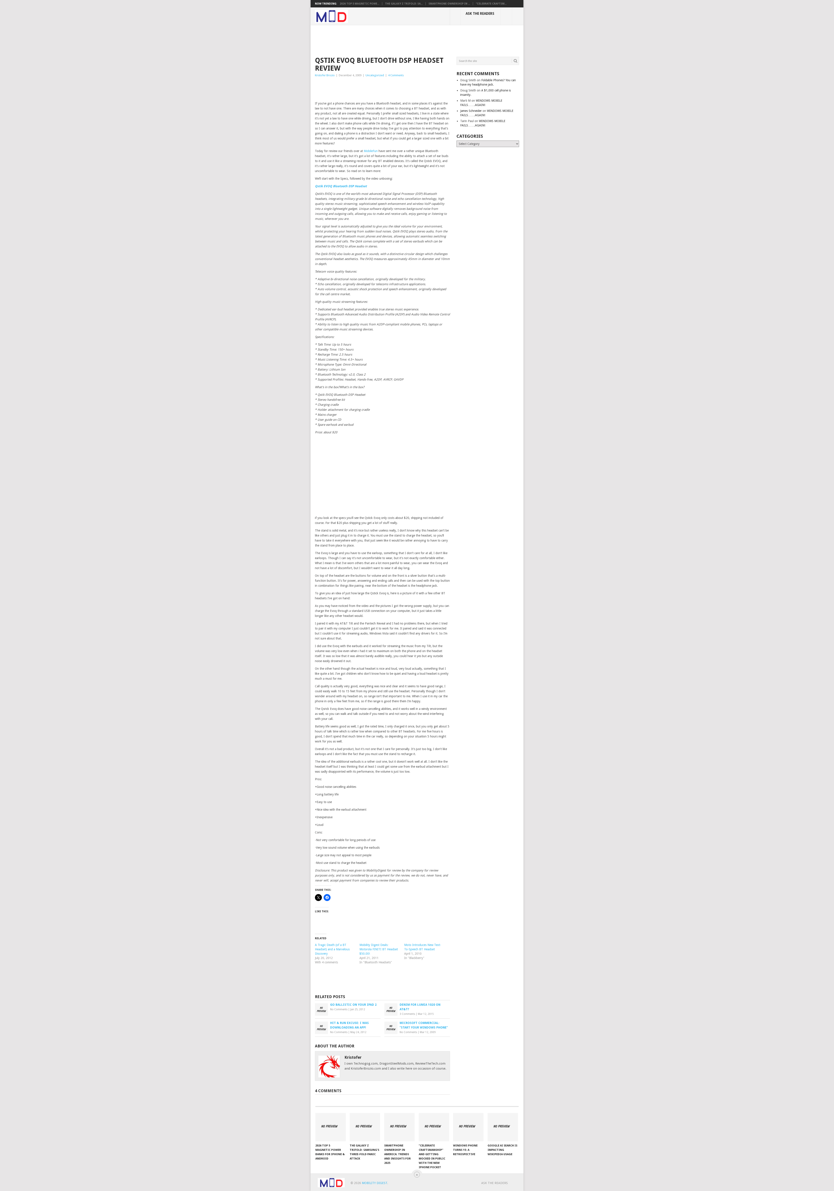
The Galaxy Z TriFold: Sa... (404, 3)
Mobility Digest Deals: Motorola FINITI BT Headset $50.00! (378, 949)
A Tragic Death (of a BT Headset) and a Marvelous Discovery (332, 949)
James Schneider (471, 111)
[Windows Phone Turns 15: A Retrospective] (468, 1127)
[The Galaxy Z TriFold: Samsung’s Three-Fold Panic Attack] (365, 1127)
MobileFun (371, 151)
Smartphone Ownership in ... (449, 3)
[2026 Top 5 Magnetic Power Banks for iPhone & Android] (330, 1127)
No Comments (339, 1009)
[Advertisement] (394, 40)
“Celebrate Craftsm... (491, 3)
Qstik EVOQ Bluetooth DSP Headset (341, 186)
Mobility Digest (374, 1183)
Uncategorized (375, 75)
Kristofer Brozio (325, 75)
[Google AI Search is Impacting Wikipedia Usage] (503, 1127)
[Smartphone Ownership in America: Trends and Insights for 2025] (399, 1127)
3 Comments (407, 1013)
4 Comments (396, 75)
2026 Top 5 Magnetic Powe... (359, 3)
